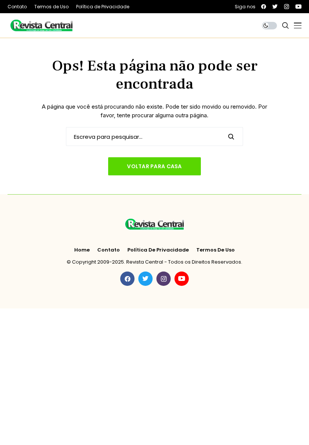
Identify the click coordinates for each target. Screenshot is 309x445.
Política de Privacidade (158, 250)
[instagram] (286, 6)
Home (82, 250)
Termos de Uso (215, 250)
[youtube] (298, 7)
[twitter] (275, 7)
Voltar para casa (154, 166)
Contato (108, 250)
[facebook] (263, 6)
